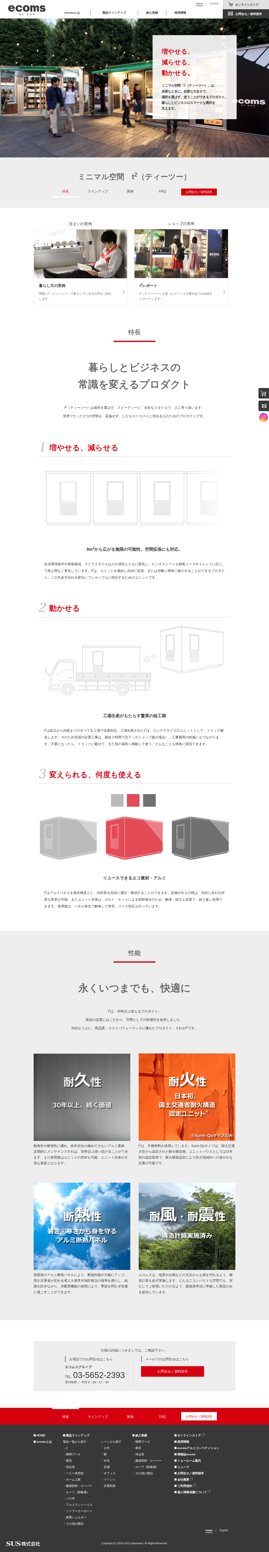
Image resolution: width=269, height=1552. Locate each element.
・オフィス (108, 1473)
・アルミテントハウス (77, 1504)
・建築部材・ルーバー (77, 1485)
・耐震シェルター (75, 1517)
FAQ (162, 191)
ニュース (183, 1467)
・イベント (108, 1479)
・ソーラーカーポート (77, 1511)
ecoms (27, 9)
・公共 (105, 1448)
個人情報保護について (192, 1492)
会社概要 (183, 1479)
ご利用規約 (185, 1485)
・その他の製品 (73, 1523)
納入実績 (152, 12)
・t (65, 1448)
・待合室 (69, 1467)
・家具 (67, 1460)
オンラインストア (247, 4)
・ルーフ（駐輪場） (76, 1492)
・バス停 (69, 1498)
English (214, 3)
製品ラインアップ (77, 1435)
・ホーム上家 (72, 1479)
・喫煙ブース (72, 1454)
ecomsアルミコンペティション (198, 1448)
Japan (199, 3)
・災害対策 (108, 1485)
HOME (40, 1435)
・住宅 (105, 1460)
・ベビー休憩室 (73, 1473)
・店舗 (105, 1467)
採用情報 (180, 12)
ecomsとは (72, 12)
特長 (65, 191)
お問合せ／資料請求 (248, 14)
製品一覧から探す (75, 1441)
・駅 (104, 1454)
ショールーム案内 (189, 1460)
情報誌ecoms (186, 1454)
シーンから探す (111, 1441)
